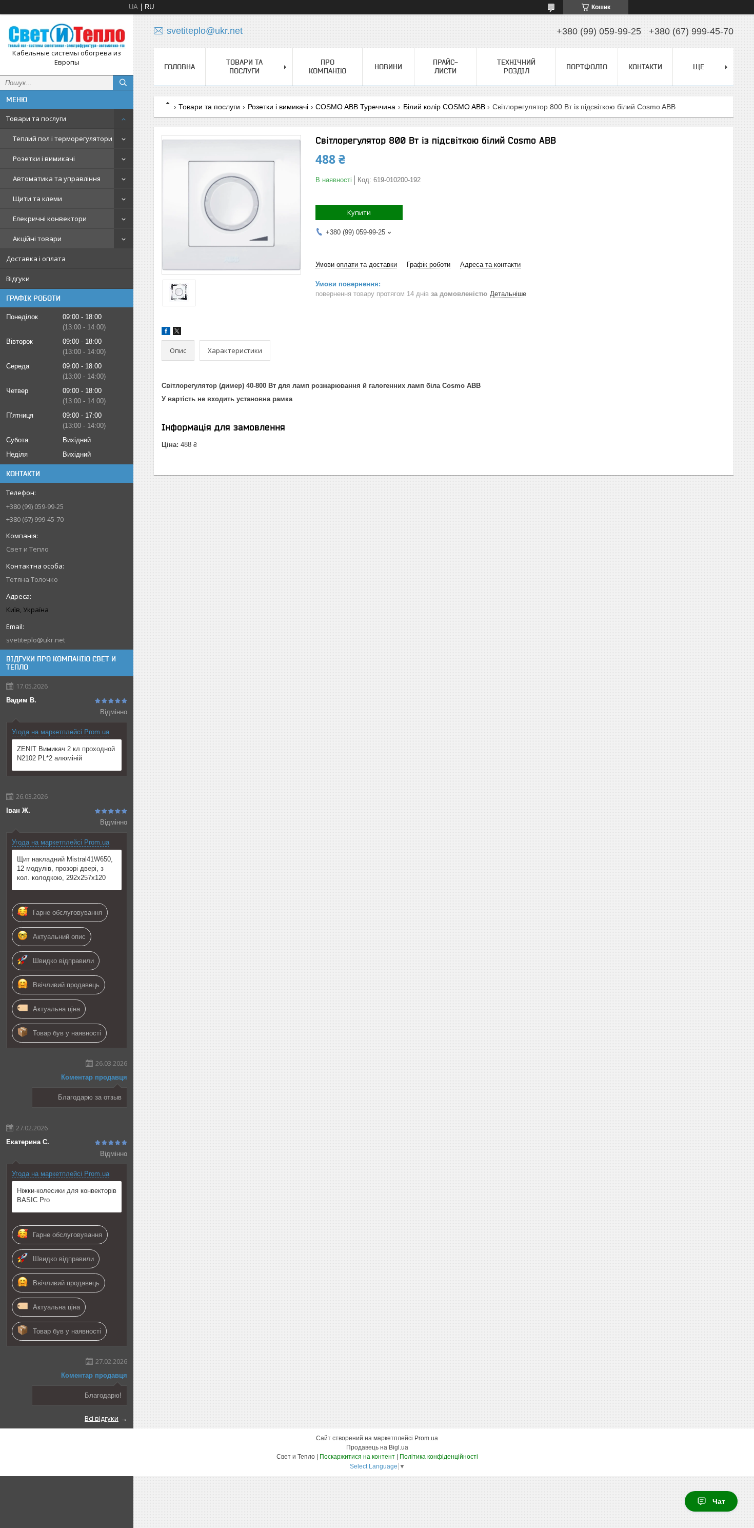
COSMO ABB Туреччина (355, 107)
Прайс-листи (445, 66)
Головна (179, 67)
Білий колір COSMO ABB (444, 107)
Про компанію (327, 66)
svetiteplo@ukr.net (35, 639)
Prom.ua (426, 1438)
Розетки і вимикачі (44, 158)
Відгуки (18, 278)
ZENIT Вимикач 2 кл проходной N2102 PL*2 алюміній (66, 753)
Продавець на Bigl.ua (377, 1447)
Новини (388, 67)
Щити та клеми (37, 198)
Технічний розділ (516, 66)
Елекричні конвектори (50, 218)
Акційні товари (37, 238)
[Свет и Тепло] (67, 35)
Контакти (645, 67)
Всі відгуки (101, 1418)
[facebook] (166, 333)
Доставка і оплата (36, 258)
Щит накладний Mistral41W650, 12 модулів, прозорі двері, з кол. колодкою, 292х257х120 (65, 868)
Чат (718, 1501)
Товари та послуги (36, 118)
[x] (177, 333)
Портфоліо (586, 67)
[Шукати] (123, 82)
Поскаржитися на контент (357, 1456)
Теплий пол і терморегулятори (62, 138)
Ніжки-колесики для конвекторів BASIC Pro (66, 1195)
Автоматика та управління (57, 178)
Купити (359, 212)
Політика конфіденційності (439, 1456)
